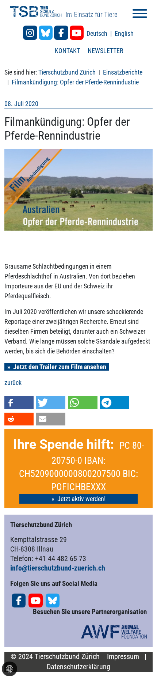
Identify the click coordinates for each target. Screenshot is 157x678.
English (124, 33)
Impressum (123, 656)
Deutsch (98, 33)
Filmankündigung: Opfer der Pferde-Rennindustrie (75, 82)
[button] (19, 402)
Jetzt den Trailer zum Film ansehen (59, 367)
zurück (13, 382)
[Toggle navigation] (140, 15)
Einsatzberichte (122, 72)
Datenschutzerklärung (78, 667)
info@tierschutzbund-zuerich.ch (57, 568)
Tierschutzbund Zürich (67, 72)
